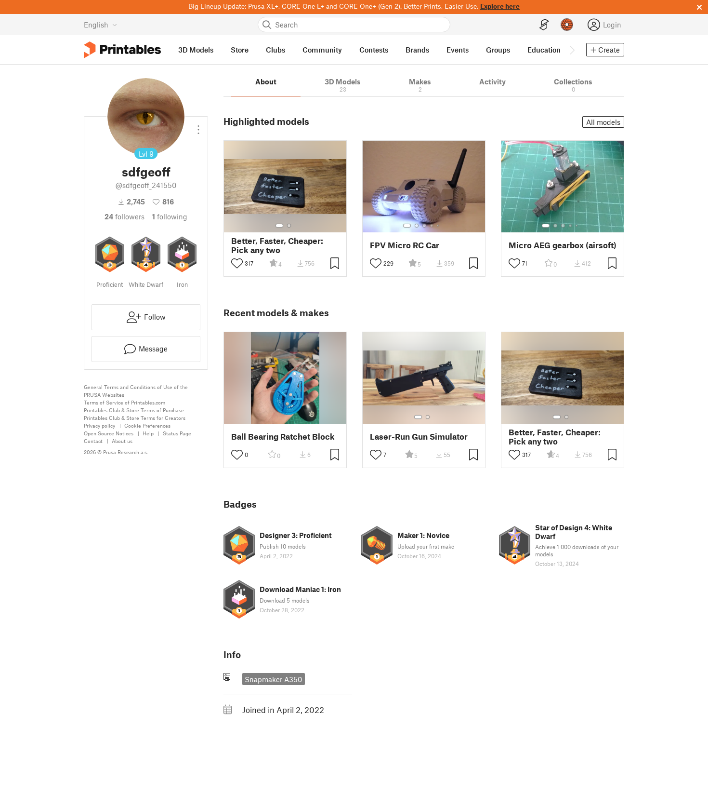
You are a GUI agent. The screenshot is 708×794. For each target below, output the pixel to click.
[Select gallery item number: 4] (432, 226)
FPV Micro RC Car (404, 245)
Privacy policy (99, 425)
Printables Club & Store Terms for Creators (134, 418)
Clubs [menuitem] (275, 49)
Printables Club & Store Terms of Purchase (134, 410)
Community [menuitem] (322, 49)
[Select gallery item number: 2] (289, 226)
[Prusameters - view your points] (567, 24)
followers (124, 216)
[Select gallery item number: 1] (279, 226)
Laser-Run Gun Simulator (419, 436)
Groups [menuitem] (498, 49)
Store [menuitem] (240, 49)
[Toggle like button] (237, 263)
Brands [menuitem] (417, 49)
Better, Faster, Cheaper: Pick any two (277, 245)
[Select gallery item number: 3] (424, 226)
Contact (93, 441)
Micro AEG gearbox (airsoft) (562, 245)
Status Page (177, 433)
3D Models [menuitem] (195, 49)
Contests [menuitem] (373, 49)
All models (603, 122)
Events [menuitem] (457, 49)
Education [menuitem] (544, 49)
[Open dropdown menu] (198, 125)
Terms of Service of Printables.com (124, 402)
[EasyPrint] (544, 24)
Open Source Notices (108, 433)
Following (169, 216)
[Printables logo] (122, 49)
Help (148, 433)
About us (122, 441)
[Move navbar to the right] (571, 49)
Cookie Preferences (147, 425)
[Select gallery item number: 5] (439, 226)
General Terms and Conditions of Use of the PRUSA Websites (136, 391)
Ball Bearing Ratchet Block (283, 436)
